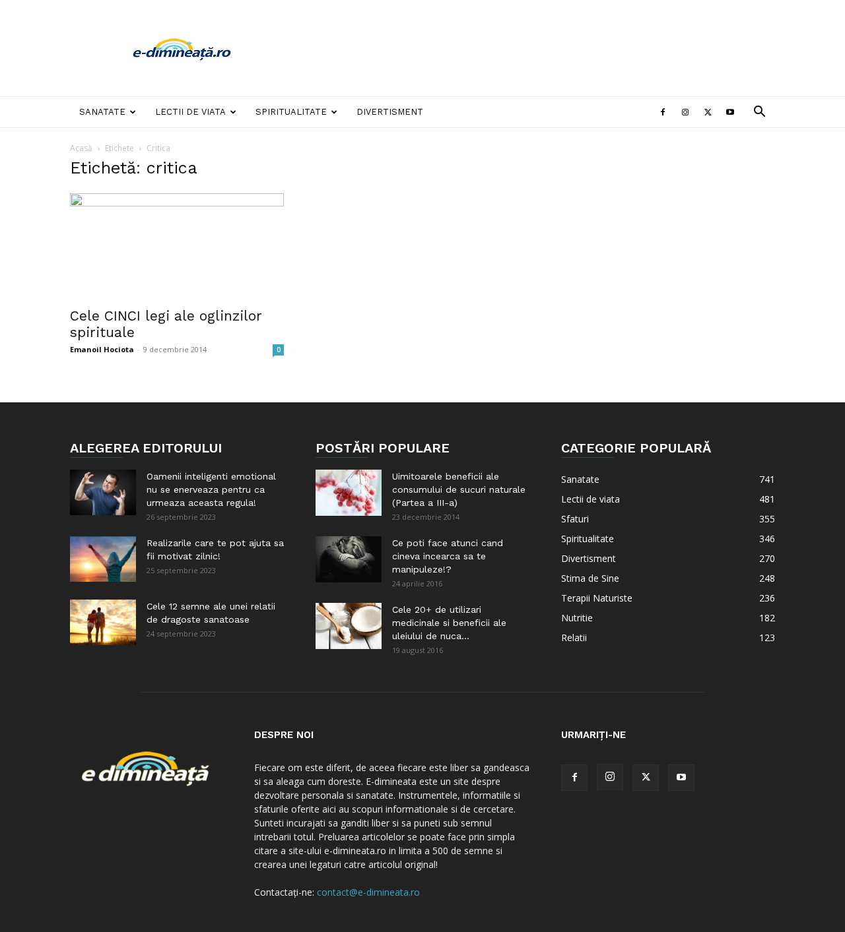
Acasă (81, 148)
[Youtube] (730, 112)
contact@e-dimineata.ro (368, 892)
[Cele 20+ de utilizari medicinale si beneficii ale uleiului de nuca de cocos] (349, 626)
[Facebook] (663, 112)
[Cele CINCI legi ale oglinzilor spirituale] (177, 246)
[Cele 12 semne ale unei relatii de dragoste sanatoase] (103, 622)
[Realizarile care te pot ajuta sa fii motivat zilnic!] (103, 559)
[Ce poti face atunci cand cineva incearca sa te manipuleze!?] (349, 559)
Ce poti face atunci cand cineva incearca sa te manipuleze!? (447, 556)
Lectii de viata (190, 112)
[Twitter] (708, 112)
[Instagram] (685, 112)
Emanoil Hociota (102, 349)
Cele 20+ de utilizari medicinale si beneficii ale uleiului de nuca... (449, 622)
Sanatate (102, 112)
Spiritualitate (291, 112)
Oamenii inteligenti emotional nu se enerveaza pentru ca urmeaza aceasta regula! (211, 489)
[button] (759, 113)
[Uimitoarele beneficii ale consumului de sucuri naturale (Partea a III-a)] (349, 493)
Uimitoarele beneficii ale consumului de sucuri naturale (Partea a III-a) (458, 489)
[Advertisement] (534, 48)
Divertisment (389, 112)
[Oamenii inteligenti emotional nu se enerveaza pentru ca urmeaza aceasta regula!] (103, 492)
